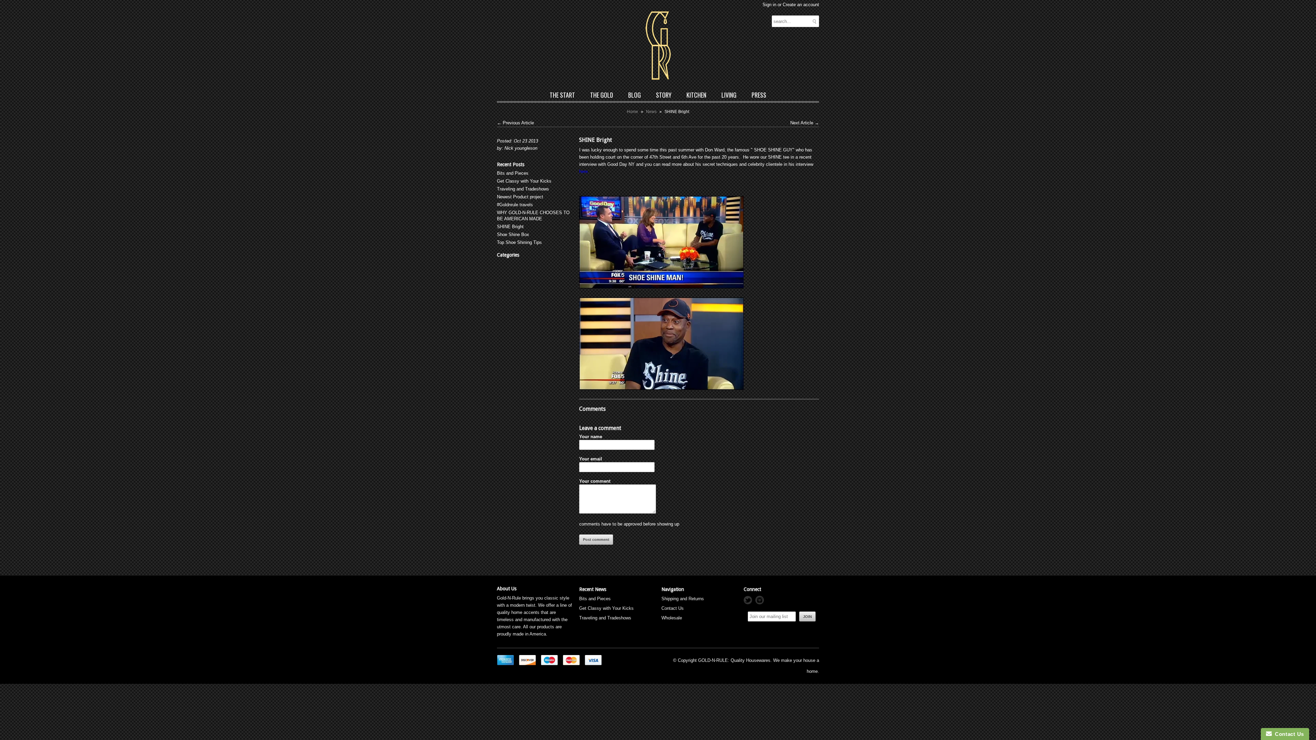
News (651, 111)
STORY (663, 94)
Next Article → (804, 122)
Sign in (769, 4)
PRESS (759, 94)
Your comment (594, 481)
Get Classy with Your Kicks (524, 181)
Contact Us (672, 608)
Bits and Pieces (512, 173)
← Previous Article (515, 122)
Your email (590, 459)
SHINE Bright (510, 226)
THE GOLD (601, 94)
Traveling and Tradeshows (523, 189)
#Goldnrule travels (515, 204)
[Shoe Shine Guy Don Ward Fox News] (661, 286)
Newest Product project (520, 196)
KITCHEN (696, 94)
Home (632, 111)
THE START (562, 94)
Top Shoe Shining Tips (519, 242)
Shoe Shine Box (513, 234)
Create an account (801, 4)
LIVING (728, 94)
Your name (590, 436)
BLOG (634, 94)
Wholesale (671, 617)
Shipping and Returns (682, 598)
